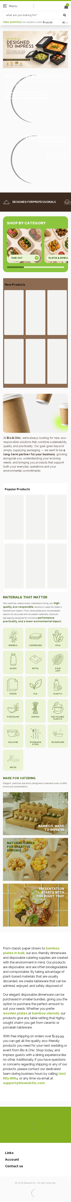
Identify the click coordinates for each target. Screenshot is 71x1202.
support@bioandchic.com (24, 1083)
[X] (28, 1137)
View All (56, 156)
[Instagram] (34, 1137)
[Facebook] (22, 1137)
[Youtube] (47, 1137)
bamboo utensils (45, 1013)
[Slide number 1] (35, 49)
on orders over (27, 22)
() (66, 22)
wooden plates (15, 1013)
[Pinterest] (41, 1137)
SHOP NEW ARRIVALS (27, 95)
